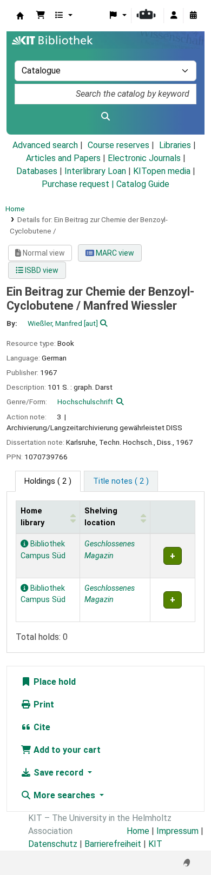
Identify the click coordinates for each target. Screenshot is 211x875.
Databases (36, 171)
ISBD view (40, 270)
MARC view (114, 253)
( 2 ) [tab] (47, 481)
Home (15, 208)
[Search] (105, 116)
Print (42, 704)
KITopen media (161, 171)
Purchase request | (79, 184)
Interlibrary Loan (95, 171)
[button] (40, 15)
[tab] (121, 481)
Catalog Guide (142, 184)
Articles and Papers (63, 158)
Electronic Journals (144, 158)
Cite (40, 727)
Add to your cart (66, 750)
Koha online (20, 15)
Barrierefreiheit (112, 844)
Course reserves (118, 145)
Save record (58, 772)
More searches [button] (64, 795)
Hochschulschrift (85, 401)
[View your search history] (193, 15)
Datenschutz (52, 844)
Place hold (53, 682)
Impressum (177, 831)
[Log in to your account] (173, 15)
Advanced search (45, 145)
